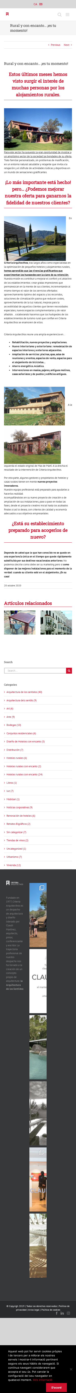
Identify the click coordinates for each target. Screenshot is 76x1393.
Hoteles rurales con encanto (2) (23, 766)
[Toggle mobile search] (60, 14)
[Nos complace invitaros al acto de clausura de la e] (38, 981)
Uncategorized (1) (16, 848)
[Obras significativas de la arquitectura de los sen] (38, 1047)
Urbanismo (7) (14, 857)
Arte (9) (10, 717)
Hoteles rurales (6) (16, 758)
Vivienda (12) (13, 865)
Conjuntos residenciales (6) (21, 733)
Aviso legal (34, 1309)
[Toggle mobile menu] (68, 14)
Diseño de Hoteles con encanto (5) (25, 741)
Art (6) (9, 708)
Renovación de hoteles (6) (20, 815)
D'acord (56, 1387)
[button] (7, 622)
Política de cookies (50, 1309)
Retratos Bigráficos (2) (18, 824)
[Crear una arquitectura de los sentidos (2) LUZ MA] (38, 1246)
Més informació (42, 1379)
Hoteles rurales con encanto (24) (24, 774)
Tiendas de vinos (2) (17, 840)
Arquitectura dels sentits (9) (21, 700)
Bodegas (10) (13, 725)
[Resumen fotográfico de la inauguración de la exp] (38, 1179)
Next (66, 45)
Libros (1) (11, 782)
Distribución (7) (14, 750)
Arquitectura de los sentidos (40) (24, 692)
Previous (55, 45)
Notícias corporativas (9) (19, 807)
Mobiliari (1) (13, 799)
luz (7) (10, 791)
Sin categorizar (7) (16, 832)
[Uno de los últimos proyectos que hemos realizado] (38, 915)
